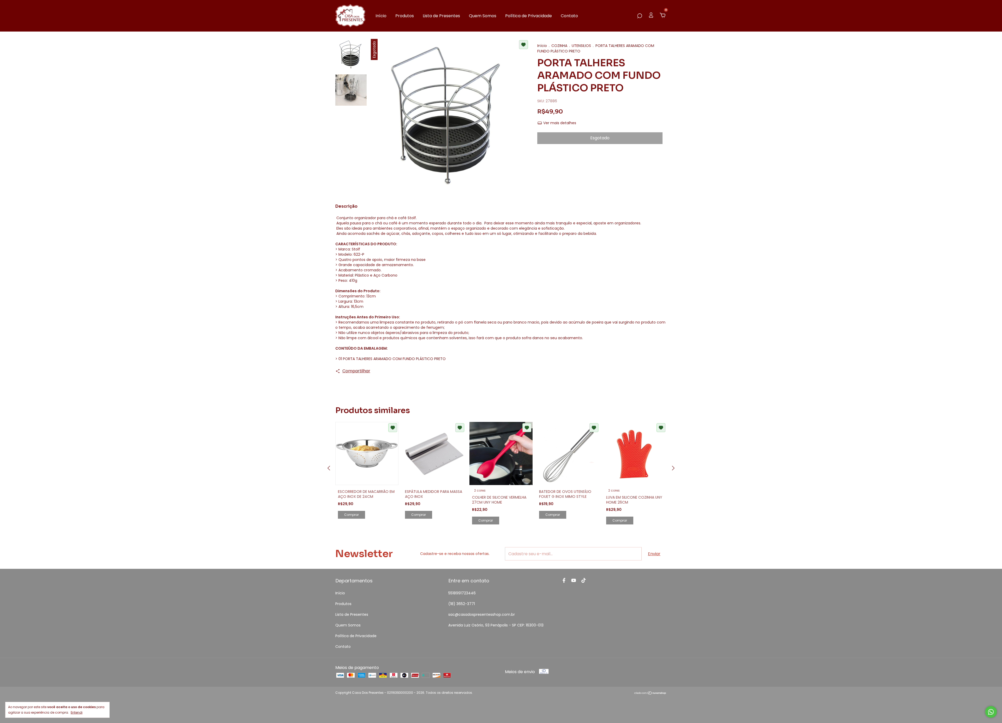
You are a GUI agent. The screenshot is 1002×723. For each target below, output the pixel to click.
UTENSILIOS (581, 45)
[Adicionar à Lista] (523, 44)
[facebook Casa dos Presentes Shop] (564, 580)
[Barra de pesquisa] (639, 15)
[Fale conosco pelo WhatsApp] (991, 712)
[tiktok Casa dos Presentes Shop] (583, 580)
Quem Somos (482, 16)
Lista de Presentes (441, 16)
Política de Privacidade (528, 16)
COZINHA (559, 45)
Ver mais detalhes (559, 123)
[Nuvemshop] (650, 693)
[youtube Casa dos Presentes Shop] (573, 580)
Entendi (76, 712)
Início (380, 16)
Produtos (404, 16)
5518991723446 (462, 593)
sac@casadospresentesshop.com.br (481, 614)
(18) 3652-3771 (461, 603)
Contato (569, 16)
